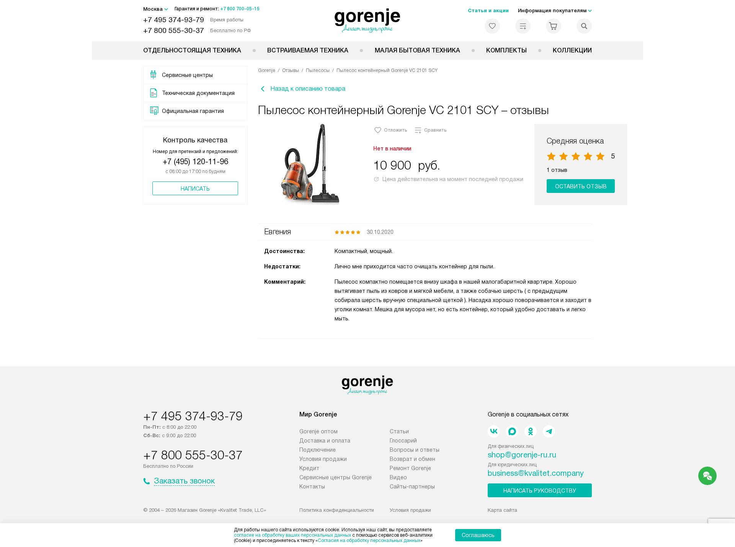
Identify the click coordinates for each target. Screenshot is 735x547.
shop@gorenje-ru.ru (522, 455)
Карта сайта (502, 510)
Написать (195, 189)
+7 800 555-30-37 (173, 30)
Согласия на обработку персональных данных (369, 540)
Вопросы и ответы (414, 450)
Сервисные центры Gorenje (335, 477)
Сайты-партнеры (412, 486)
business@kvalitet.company (536, 473)
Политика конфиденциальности (336, 510)
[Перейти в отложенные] (492, 26)
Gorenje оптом (318, 431)
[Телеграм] (549, 431)
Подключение (317, 450)
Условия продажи (323, 459)
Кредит (309, 468)
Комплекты (506, 50)
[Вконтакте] (494, 431)
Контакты (312, 486)
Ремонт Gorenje (410, 468)
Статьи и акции (488, 10)
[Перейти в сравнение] (523, 26)
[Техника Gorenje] (368, 20)
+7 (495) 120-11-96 (195, 161)
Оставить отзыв (581, 186)
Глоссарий (403, 441)
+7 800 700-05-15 (240, 8)
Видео (398, 477)
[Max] (512, 431)
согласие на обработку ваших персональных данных (292, 535)
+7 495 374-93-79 (173, 20)
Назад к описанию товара (307, 88)
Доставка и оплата (324, 441)
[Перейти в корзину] (553, 26)
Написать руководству (539, 491)
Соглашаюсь (478, 535)
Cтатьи (399, 431)
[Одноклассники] (530, 431)
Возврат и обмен (412, 459)
